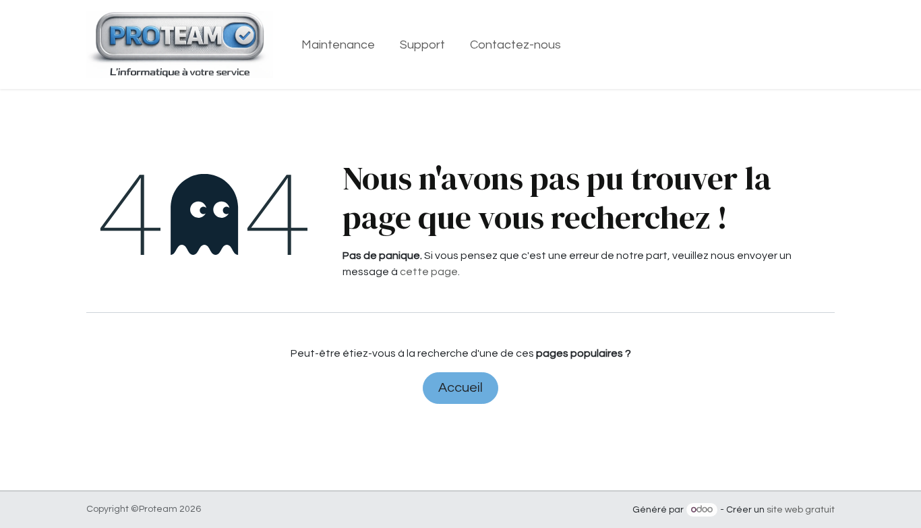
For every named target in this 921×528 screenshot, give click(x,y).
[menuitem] (338, 44)
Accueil (460, 387)
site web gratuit (801, 510)
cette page (429, 271)
